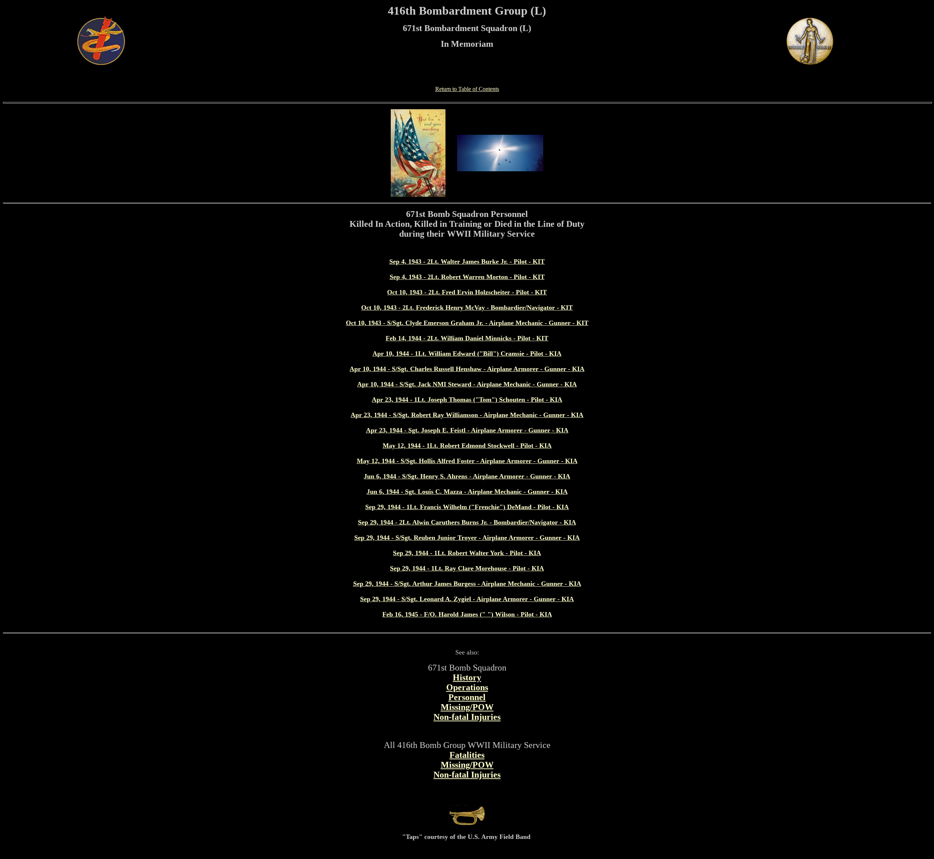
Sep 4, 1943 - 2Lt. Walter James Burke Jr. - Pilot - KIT (467, 261)
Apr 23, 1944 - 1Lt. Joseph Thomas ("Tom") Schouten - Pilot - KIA (467, 399)
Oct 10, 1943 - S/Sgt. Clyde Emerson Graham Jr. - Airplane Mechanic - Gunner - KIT (467, 323)
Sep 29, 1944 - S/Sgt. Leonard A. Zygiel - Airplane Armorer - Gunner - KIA (467, 599)
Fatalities (467, 755)
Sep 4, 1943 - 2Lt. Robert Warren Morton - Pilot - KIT (467, 276)
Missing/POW (467, 707)
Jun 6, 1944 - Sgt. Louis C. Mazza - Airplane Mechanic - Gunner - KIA (467, 491)
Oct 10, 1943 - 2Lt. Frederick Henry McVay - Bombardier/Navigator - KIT (467, 307)
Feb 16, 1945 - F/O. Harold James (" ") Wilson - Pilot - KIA (467, 614)
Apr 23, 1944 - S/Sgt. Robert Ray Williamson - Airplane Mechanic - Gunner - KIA (467, 415)
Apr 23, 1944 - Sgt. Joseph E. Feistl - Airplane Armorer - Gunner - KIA (467, 430)
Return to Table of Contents (467, 89)
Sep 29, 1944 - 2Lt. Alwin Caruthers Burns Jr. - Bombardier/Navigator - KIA (467, 522)
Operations (467, 687)
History (467, 677)
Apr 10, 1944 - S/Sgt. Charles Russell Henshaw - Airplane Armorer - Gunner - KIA (467, 369)
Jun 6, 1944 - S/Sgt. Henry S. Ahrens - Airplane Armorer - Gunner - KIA (467, 476)
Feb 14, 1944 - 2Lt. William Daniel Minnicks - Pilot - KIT (467, 338)
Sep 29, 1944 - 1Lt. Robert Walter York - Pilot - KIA (467, 553)
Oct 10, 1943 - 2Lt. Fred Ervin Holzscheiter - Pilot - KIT (467, 292)
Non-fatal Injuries (467, 717)
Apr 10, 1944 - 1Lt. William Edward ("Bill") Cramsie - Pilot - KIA (467, 353)
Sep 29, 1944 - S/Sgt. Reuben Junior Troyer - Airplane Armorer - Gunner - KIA (467, 537)
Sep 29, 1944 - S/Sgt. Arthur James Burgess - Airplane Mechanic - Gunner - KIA (467, 583)
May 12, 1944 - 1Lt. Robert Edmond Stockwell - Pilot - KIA (467, 445)
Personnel (467, 697)
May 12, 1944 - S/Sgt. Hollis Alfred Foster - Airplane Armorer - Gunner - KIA (467, 461)
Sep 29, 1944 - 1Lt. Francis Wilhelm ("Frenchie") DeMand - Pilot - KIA (467, 507)
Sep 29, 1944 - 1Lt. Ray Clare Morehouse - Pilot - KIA (467, 568)
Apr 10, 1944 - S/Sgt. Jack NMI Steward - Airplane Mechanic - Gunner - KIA (467, 384)
